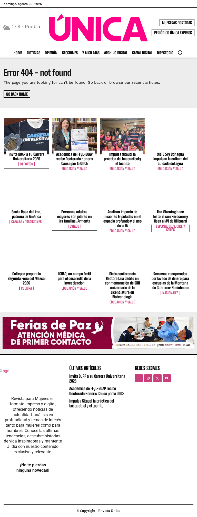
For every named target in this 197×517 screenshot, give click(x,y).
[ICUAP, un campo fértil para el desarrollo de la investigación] (74, 256)
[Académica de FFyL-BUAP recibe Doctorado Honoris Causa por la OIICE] (74, 136)
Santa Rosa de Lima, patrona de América (26, 214)
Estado (74, 226)
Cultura (26, 288)
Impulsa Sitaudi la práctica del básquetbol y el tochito (122, 159)
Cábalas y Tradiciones (26, 222)
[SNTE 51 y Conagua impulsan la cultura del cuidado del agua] (170, 136)
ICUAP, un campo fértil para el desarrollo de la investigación (74, 278)
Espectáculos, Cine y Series (170, 228)
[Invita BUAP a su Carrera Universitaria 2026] (26, 136)
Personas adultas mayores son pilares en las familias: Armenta (74, 216)
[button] (180, 52)
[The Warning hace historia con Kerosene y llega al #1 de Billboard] (170, 194)
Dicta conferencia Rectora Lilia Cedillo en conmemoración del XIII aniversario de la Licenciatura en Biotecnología (122, 285)
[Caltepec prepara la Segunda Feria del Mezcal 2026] (26, 256)
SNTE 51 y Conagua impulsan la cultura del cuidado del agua (170, 159)
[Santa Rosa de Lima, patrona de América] (26, 194)
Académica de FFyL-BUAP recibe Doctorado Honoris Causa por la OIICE (74, 159)
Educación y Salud (74, 169)
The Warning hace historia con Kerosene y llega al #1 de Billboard (170, 216)
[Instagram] (148, 378)
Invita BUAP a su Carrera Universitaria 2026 (26, 156)
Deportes (26, 164)
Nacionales (170, 293)
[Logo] (98, 27)
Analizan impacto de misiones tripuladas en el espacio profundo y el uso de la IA (122, 218)
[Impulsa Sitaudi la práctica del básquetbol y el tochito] (122, 136)
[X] (157, 378)
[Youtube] (167, 378)
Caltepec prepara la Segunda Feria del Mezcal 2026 (26, 278)
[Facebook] (139, 378)
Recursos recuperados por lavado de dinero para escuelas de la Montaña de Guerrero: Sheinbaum (170, 280)
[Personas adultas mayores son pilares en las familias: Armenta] (74, 194)
